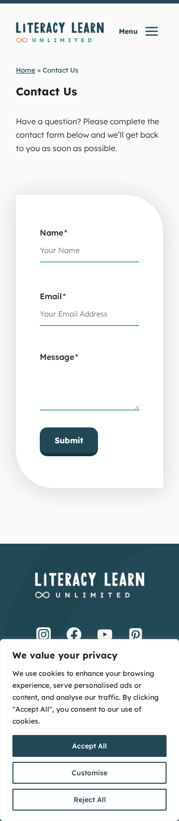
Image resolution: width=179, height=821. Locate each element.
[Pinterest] (135, 634)
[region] (89, 730)
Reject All (90, 799)
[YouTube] (104, 634)
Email (53, 296)
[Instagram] (43, 634)
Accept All (89, 745)
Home (25, 70)
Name (54, 233)
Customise (89, 772)
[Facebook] (74, 634)
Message (59, 357)
